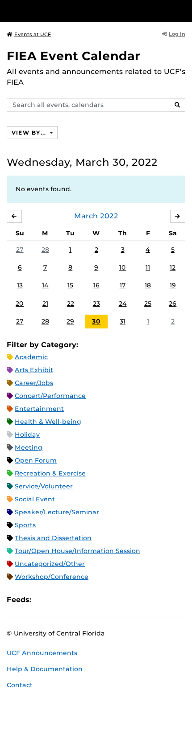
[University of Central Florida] (68, 11)
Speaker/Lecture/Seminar (57, 512)
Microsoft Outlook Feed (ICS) (58, 599)
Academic (31, 357)
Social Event (35, 499)
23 (96, 303)
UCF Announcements (42, 653)
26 (172, 303)
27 (20, 250)
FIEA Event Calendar (73, 56)
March (86, 216)
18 (148, 285)
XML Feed (88, 599)
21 (45, 303)
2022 (109, 216)
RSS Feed (73, 599)
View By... (30, 132)
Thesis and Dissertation (53, 538)
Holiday (27, 434)
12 (172, 267)
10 (122, 267)
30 (96, 321)
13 (20, 285)
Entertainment (39, 409)
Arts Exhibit (34, 370)
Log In (177, 34)
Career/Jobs (34, 383)
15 (70, 285)
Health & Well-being (48, 422)
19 (173, 285)
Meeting (28, 447)
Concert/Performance (50, 396)
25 (147, 303)
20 (20, 303)
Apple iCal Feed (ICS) (42, 599)
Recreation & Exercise (50, 473)
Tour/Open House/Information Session (77, 551)
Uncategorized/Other (50, 564)
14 (45, 285)
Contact (20, 685)
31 (122, 321)
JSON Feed (103, 599)
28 (45, 250)
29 (70, 321)
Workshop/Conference (51, 577)
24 (123, 303)
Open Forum (36, 460)
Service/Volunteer (44, 486)
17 (123, 285)
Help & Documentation (45, 669)
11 (148, 267)
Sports (25, 525)
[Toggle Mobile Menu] (183, 10)
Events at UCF (32, 34)
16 (96, 285)
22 (70, 303)
